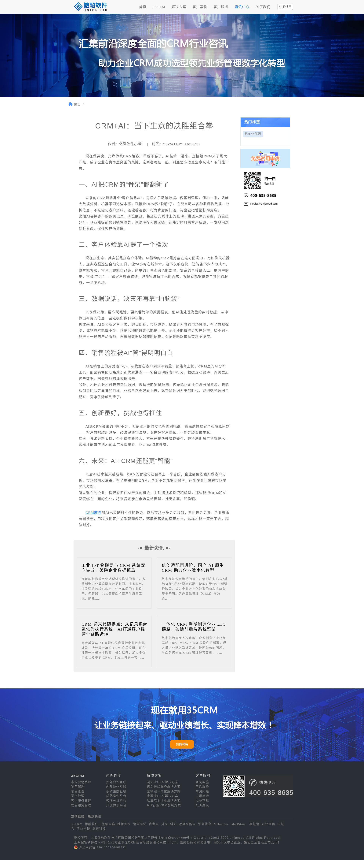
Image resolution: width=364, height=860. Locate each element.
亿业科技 (83, 828)
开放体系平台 (116, 805)
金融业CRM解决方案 (162, 796)
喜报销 (254, 824)
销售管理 (78, 786)
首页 (143, 7)
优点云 (154, 824)
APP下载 (202, 800)
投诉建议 (202, 805)
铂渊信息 (205, 824)
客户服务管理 (81, 800)
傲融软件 (91, 824)
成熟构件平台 (116, 796)
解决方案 (178, 7)
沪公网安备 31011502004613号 (102, 847)
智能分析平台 (116, 800)
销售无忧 (140, 824)
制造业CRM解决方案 (162, 782)
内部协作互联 (116, 786)
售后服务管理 (81, 805)
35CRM (159, 7)
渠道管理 (78, 796)
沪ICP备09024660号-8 (176, 837)
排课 (164, 824)
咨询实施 (202, 782)
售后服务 (202, 786)
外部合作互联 (116, 782)
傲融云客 (108, 824)
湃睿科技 (99, 828)
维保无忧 (124, 824)
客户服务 (220, 7)
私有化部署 (253, 134)
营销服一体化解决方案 (164, 791)
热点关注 (94, 816)
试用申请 (202, 796)
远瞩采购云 (187, 824)
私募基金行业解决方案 (164, 800)
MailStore (238, 824)
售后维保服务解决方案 (164, 786)
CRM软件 (94, 513)
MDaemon (221, 824)
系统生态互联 (116, 791)
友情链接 (78, 816)
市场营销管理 (81, 782)
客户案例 (199, 7)
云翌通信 (268, 824)
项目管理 (78, 791)
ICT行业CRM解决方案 (164, 805)
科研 (173, 824)
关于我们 (263, 7)
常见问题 (202, 791)
